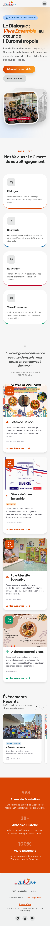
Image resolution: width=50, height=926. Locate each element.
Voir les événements (18, 448)
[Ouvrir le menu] (44, 3)
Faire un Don (25, 904)
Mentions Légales (19, 891)
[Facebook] (17, 918)
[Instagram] (25, 918)
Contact (34, 891)
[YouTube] (32, 918)
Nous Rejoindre (34, 897)
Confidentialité (16, 897)
